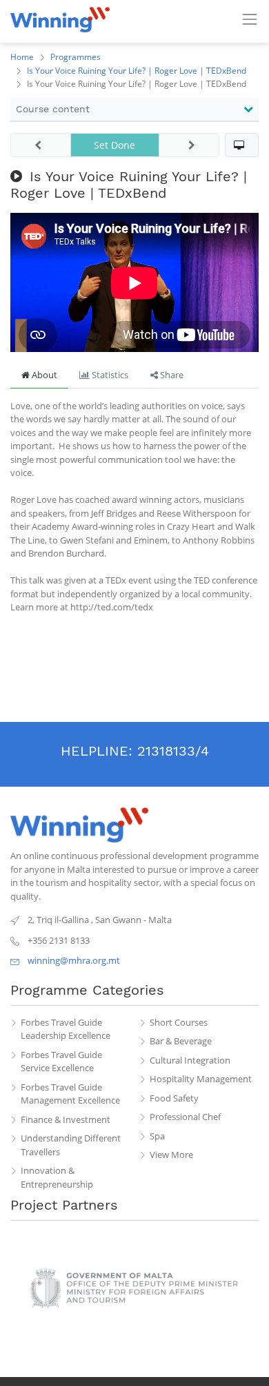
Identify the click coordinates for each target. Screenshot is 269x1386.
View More (171, 1154)
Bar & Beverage (181, 1041)
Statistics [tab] (109, 375)
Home (22, 57)
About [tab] (43, 375)
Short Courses (179, 1022)
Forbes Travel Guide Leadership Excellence (65, 1029)
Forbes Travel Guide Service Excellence (61, 1061)
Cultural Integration (190, 1060)
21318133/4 (173, 751)
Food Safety (174, 1098)
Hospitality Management (201, 1079)
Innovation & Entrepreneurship (57, 1177)
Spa (157, 1136)
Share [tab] (170, 375)
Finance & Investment (65, 1119)
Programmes (75, 57)
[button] (242, 145)
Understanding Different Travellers (71, 1145)
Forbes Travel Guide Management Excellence (70, 1094)
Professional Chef (185, 1116)
